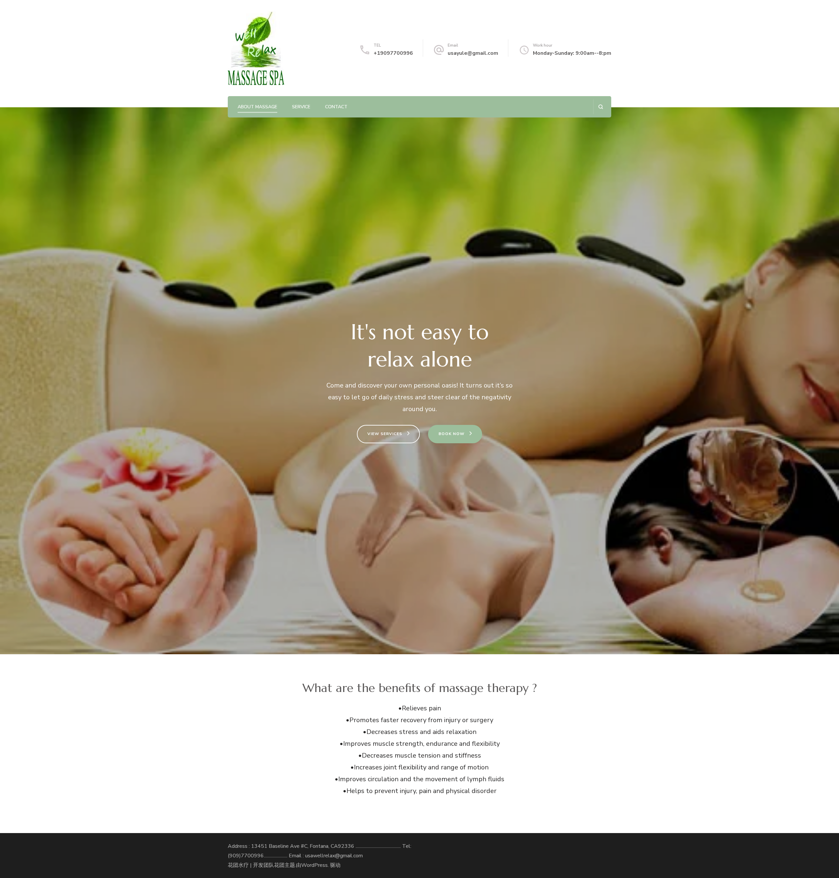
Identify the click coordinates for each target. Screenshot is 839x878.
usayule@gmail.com (473, 53)
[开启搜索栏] (600, 106)
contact (336, 107)
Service (301, 107)
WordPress (314, 865)
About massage (257, 107)
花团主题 (284, 865)
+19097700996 (393, 53)
